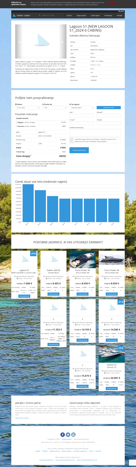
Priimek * (100, 112)
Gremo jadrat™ (67, 439)
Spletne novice (54, 451)
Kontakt (119, 15)
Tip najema (75, 104)
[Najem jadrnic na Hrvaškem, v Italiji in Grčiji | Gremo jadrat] (24, 15)
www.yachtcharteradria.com (65, 460)
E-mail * (72, 120)
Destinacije (108, 15)
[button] (19, 41)
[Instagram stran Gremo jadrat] (73, 434)
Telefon (99, 120)
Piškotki (44, 451)
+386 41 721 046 (48, 15)
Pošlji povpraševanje (79, 150)
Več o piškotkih (113, 5)
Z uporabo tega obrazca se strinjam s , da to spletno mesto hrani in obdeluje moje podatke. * (95, 140)
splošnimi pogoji (106, 139)
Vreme (91, 451)
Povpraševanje (24, 296)
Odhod (19, 104)
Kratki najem (95, 15)
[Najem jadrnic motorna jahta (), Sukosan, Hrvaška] (53, 308)
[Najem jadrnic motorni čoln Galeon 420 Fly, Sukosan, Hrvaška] (53, 259)
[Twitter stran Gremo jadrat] (68, 434)
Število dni (48, 104)
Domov (69, 15)
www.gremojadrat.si (46, 460)
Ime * (71, 112)
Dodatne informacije (76, 128)
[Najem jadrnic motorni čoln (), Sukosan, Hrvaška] (82, 354)
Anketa (37, 451)
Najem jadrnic (81, 15)
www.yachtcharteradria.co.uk (87, 460)
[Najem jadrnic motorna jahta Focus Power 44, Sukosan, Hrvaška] (82, 259)
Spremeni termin (108, 107)
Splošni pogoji (66, 451)
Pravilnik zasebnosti (80, 451)
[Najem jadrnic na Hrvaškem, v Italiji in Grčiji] (119, 11)
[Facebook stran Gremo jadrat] (63, 434)
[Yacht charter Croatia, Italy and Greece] (121, 11)
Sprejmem (112, 2)
